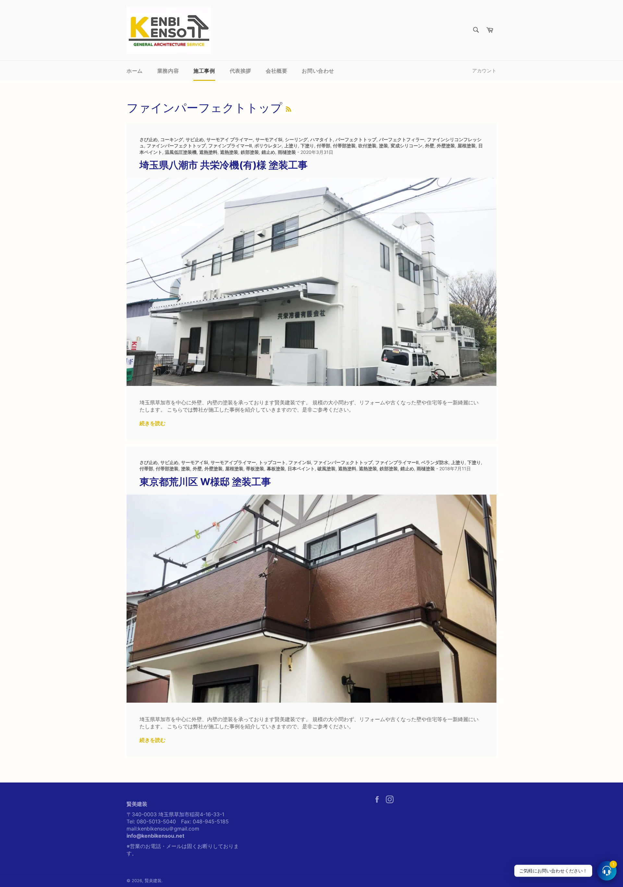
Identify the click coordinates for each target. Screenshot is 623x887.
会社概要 (276, 71)
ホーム (135, 71)
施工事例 (204, 71)
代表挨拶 (240, 71)
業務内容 (168, 71)
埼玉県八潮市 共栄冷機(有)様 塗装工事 (224, 165)
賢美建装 (153, 880)
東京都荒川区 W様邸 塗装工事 (205, 481)
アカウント (484, 71)
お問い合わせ (318, 71)
